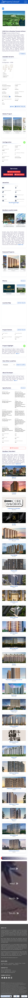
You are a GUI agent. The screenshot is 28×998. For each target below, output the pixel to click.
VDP (16, 433)
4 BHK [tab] (4, 60)
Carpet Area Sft (5, 88)
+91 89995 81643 (7, 969)
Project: (4, 33)
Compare (23, 53)
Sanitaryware (5, 427)
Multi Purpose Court (19, 194)
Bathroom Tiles (18, 391)
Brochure (23, 280)
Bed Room (4, 152)
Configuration (18, 84)
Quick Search (11, 963)
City (3, 102)
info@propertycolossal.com (9, 972)
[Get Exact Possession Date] (9, 96)
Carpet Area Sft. (5, 149)
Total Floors (4, 145)
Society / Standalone (19, 91)
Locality (4, 91)
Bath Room (17, 149)
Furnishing (17, 156)
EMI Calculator (15, 448)
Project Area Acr (18, 333)
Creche (16, 186)
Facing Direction (5, 156)
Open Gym (4, 199)
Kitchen (16, 409)
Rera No (16, 95)
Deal (12, 106)
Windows (17, 427)
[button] (11, 28)
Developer (4, 84)
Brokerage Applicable (7, 99)
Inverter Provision (19, 440)
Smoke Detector (5, 440)
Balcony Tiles (5, 391)
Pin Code (17, 99)
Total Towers (5, 333)
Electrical (4, 409)
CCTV (3, 186)
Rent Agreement (9, 174)
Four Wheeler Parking (19, 152)
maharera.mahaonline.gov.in (7, 993)
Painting (16, 418)
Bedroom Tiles (5, 400)
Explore (20, 244)
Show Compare (6, 996)
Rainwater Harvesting (19, 199)
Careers (23, 963)
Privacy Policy (15, 964)
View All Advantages (14, 202)
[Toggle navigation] (25, 2)
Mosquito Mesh (5, 433)
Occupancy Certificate (7, 336)
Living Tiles (4, 418)
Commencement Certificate (18, 337)
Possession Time (6, 95)
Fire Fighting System (6, 190)
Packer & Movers (20, 174)
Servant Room (5, 159)
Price (16, 88)
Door (16, 400)
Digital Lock (4, 437)
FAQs (2, 964)
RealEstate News (4, 963)
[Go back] (3, 9)
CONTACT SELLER (20, 106)
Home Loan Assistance (14, 171)
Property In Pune (18, 963)
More (17, 353)
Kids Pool (4, 194)
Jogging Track (18, 190)
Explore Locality (21, 364)
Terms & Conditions (8, 964)
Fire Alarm (17, 437)
